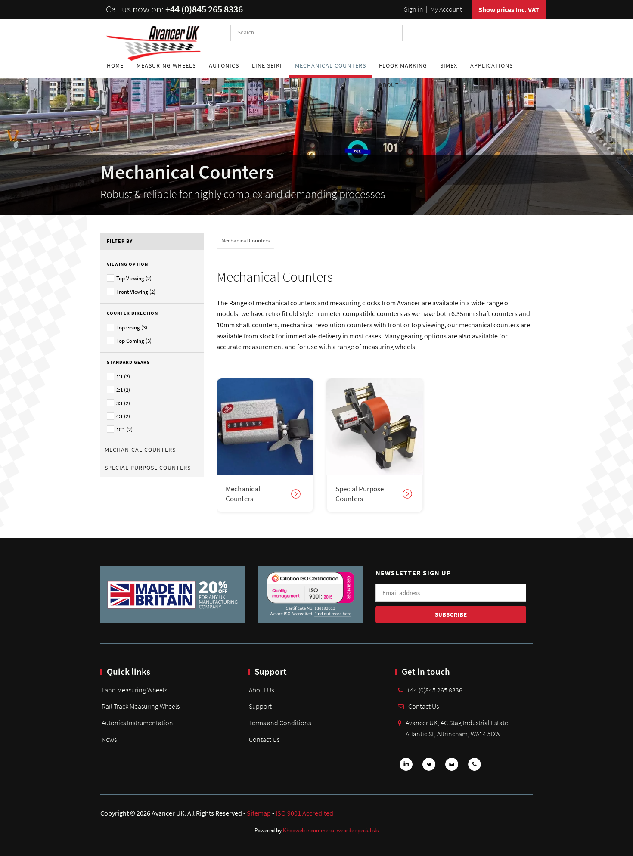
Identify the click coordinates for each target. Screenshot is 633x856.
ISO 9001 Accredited (304, 813)
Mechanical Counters (330, 65)
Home (115, 65)
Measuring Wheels (166, 65)
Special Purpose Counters (148, 467)
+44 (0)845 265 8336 (204, 9)
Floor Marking (403, 65)
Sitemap (259, 813)
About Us (261, 689)
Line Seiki (267, 65)
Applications (491, 65)
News (109, 739)
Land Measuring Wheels (134, 689)
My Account (446, 9)
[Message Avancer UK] (451, 767)
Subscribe (451, 614)
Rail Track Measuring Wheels (141, 706)
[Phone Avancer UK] (474, 767)
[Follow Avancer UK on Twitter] (428, 767)
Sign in (413, 9)
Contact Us (264, 739)
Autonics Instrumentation (137, 722)
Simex (448, 65)
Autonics (224, 65)
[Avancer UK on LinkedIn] (406, 767)
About (389, 85)
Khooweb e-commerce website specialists (331, 830)
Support (260, 706)
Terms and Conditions (280, 722)
